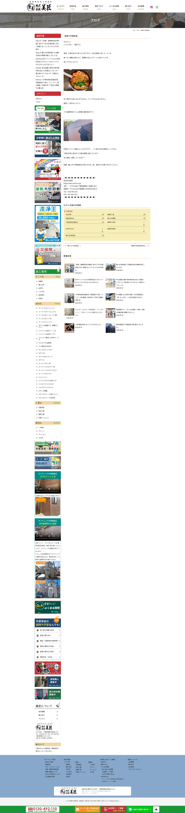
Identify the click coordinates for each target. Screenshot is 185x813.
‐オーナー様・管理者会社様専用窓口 (112, 779)
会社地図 (130, 767)
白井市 (41, 288)
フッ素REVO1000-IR (45, 346)
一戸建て (41, 427)
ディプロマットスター (46, 349)
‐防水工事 (78, 767)
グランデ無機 (43, 391)
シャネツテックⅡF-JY (46, 387)
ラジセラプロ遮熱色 (45, 343)
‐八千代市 (67, 771)
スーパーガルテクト (45, 373)
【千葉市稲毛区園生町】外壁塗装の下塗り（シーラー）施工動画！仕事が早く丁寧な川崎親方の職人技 (89, 297)
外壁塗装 (41, 407)
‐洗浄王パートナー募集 (108, 781)
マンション (42, 434)
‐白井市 (66, 769)
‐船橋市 (66, 764)
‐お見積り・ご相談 (106, 771)
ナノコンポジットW (45, 318)
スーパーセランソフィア (46, 308)
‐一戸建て (91, 764)
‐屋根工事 (78, 769)
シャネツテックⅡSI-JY (46, 384)
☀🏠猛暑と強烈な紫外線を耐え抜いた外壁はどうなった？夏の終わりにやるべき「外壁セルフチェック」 (130, 282)
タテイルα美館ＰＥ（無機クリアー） (48, 326)
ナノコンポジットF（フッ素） (48, 315)
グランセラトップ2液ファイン (48, 394)
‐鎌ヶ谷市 (67, 767)
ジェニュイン (43, 377)
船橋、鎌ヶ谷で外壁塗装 (72, 165)
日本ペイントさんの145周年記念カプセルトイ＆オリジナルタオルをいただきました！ (48, 61)
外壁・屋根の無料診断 (51, 769)
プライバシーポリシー (134, 769)
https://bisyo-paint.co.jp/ (72, 183)
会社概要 (141, 7)
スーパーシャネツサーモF (47, 367)
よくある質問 (114, 7)
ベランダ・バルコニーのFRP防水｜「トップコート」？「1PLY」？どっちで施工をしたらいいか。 (89, 312)
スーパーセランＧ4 (45, 363)
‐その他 (91, 772)
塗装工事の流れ (44, 635)
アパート (41, 431)
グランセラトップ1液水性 (47, 397)
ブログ (38, 102)
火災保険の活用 (49, 776)
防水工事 (41, 411)
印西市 (41, 298)
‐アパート (91, 767)
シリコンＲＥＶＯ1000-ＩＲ (48, 380)
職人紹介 (128, 7)
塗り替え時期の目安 (45, 630)
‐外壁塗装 (78, 764)
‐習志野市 (67, 774)
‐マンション (92, 769)
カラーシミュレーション (52, 767)
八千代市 (41, 291)
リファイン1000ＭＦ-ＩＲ (47, 334)
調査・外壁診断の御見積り (47, 641)
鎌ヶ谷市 (41, 285)
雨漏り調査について (50, 771)
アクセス (42, 718)
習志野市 (41, 295)
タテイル (41, 360)
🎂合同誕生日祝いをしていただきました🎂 (88, 324)
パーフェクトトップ (45, 322)
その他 (41, 438)
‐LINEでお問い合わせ (107, 774)
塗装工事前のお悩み (45, 646)
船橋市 (41, 281)
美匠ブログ (99, 7)
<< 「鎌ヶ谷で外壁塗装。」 (73, 245)
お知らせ (39, 98)
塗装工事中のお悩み (45, 651)
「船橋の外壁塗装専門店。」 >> (139, 245)
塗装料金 (73, 7)
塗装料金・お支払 (44, 657)
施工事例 (85, 7)
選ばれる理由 (48, 762)
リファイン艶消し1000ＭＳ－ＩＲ (49, 338)
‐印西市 (66, 776)
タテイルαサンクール (45, 356)
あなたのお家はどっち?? (52, 774)
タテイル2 (42, 353)
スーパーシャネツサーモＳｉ (48, 370)
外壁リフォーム (44, 418)
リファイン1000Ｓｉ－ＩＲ (47, 330)
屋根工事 (41, 414)
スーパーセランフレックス (47, 311)
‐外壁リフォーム (80, 772)
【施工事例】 (67, 759)
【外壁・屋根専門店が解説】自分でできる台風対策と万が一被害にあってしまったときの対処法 (89, 267)
